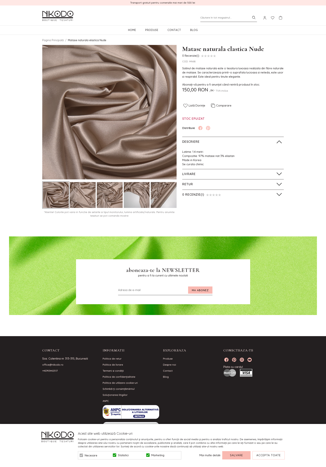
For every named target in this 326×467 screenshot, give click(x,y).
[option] (109, 112)
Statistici (123, 455)
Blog (194, 30)
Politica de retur (112, 358)
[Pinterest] (208, 128)
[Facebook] (200, 128)
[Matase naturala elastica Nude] (55, 195)
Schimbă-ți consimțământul (119, 388)
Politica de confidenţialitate (119, 376)
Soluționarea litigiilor (115, 394)
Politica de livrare (113, 364)
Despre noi (169, 364)
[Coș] (280, 18)
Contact (174, 30)
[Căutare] (254, 17)
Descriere (191, 142)
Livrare (189, 174)
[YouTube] (250, 360)
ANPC (106, 400)
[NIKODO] (57, 16)
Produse (151, 30)
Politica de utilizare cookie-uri (120, 382)
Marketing (157, 455)
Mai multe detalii (209, 455)
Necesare (91, 455)
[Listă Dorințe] (272, 18)
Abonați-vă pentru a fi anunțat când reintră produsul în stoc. (221, 84)
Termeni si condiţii (113, 370)
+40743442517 (50, 370)
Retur (187, 184)
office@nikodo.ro (52, 364)
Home (132, 30)
